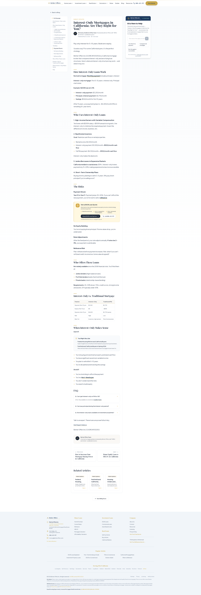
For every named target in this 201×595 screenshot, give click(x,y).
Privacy (138, 576)
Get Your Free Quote (135, 534)
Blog (122, 3)
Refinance (77, 526)
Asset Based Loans (107, 526)
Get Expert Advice (80, 425)
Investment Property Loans (74, 557)
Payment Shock (58, 48)
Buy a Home (105, 537)
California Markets (106, 540)
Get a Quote (151, 3)
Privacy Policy (133, 531)
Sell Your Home (106, 535)
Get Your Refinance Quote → (137, 542)
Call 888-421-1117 (109, 216)
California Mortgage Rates (127, 555)
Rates (111, 3)
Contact (132, 524)
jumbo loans (98, 399)
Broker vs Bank (109, 557)
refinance (103, 198)
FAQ (54, 69)
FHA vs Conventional (109, 555)
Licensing (132, 529)
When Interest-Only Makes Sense (59, 66)
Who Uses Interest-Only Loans (59, 26)
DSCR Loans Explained (73, 555)
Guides (117, 3)
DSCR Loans (105, 521)
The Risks (55, 45)
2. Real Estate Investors (60, 35)
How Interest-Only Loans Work (59, 21)
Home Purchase (78, 521)
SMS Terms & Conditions (65, 586)
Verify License (151, 576)
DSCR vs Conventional (91, 557)
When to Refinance (127, 557)
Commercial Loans (107, 524)
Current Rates (78, 524)
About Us (132, 521)
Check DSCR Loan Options (89, 216)
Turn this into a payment (132, 44)
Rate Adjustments (58, 53)
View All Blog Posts (101, 498)
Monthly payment (93, 76)
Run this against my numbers (132, 50)
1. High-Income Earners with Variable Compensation (60, 31)
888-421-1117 (52, 535)
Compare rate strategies (143, 44)
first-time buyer (88, 377)
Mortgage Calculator (79, 531)
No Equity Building (58, 51)
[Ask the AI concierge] (146, 38)
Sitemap (132, 576)
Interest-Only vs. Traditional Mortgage (58, 62)
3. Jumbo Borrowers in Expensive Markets (59, 38)
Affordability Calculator (80, 534)
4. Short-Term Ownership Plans (58, 42)
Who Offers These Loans (59, 58)
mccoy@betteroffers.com (56, 538)
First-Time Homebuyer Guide (91, 555)
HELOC (76, 529)
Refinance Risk (57, 56)
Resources (129, 3)
